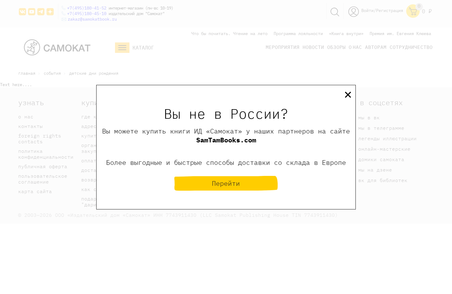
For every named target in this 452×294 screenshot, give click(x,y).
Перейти (226, 183)
